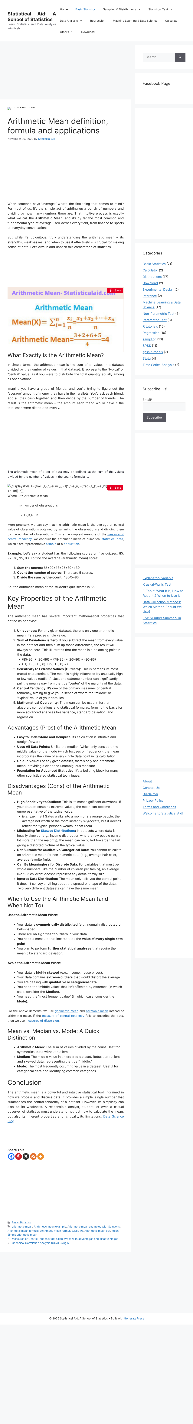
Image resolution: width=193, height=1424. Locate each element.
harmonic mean (97, 1011)
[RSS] (33, 1156)
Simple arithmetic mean (22, 1234)
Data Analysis (69, 20)
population (71, 544)
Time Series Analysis (158, 365)
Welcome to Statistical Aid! (163, 813)
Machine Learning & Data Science (135, 20)
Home (64, 9)
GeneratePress (134, 1318)
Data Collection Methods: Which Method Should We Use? (162, 606)
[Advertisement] (65, 71)
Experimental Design (158, 289)
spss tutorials (153, 352)
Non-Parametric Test (158, 314)
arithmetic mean (22, 1226)
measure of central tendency (63, 1016)
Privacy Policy (153, 800)
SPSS (147, 346)
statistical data (112, 539)
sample (51, 544)
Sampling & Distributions (119, 9)
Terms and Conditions (159, 807)
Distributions (152, 277)
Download (88, 32)
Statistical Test (158, 9)
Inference (150, 296)
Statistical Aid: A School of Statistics (32, 16)
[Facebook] (11, 1156)
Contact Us (151, 788)
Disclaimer (150, 794)
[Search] (180, 57)
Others (64, 32)
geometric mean (66, 1011)
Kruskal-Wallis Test (157, 584)
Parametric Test (155, 320)
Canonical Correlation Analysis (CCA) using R (40, 1242)
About (147, 781)
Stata (147, 358)
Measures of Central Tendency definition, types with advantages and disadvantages (65, 1238)
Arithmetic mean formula (23, 1230)
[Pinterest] (18, 1156)
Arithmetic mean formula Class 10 (61, 1230)
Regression (97, 20)
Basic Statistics (85, 9)
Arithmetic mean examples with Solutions (93, 1226)
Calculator (172, 20)
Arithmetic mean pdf (97, 1230)
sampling (149, 339)
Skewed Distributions (58, 831)
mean (115, 1230)
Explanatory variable (158, 578)
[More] (40, 1156)
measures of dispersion (42, 1020)
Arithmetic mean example (50, 1226)
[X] (26, 1156)
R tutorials (150, 326)
